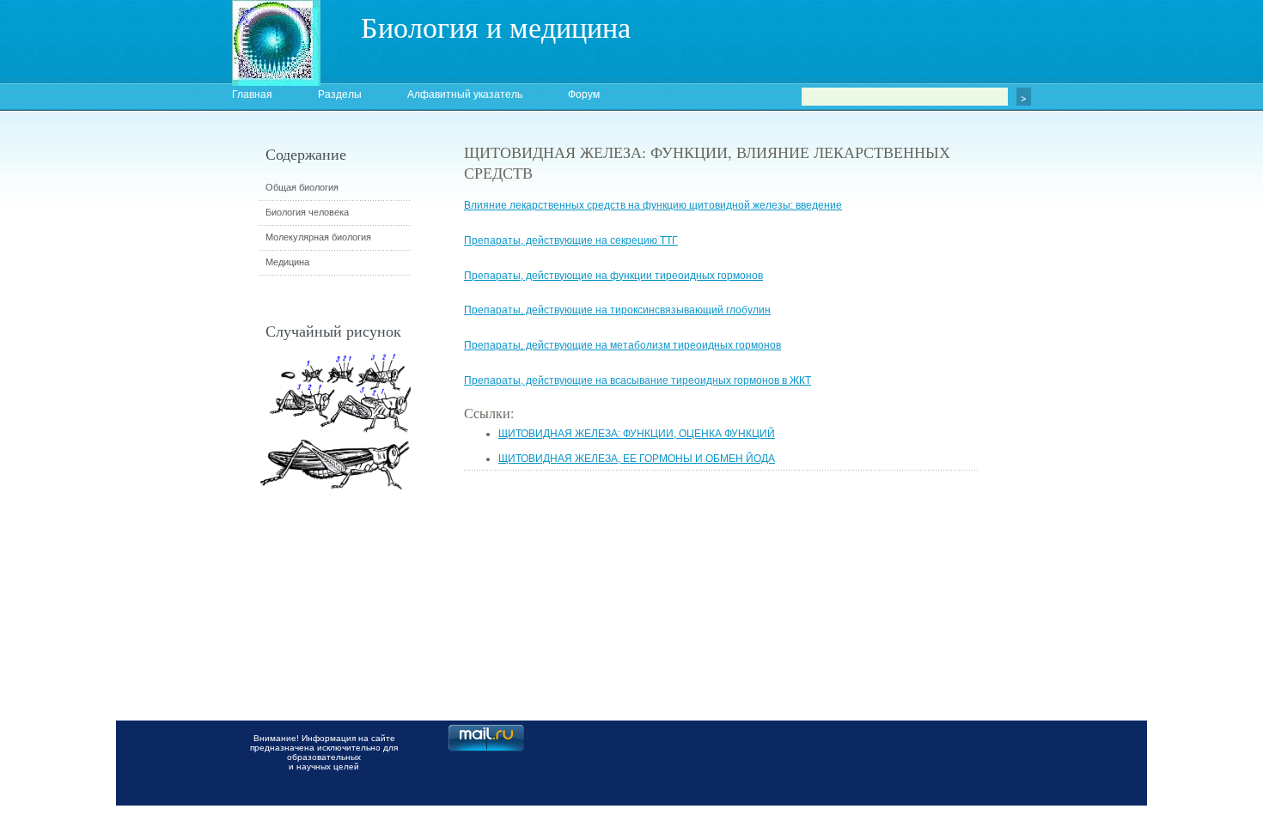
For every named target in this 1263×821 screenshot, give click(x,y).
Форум (584, 94)
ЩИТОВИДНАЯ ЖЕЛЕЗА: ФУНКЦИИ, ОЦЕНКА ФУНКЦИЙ (636, 434)
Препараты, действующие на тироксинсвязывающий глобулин (617, 310)
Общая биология (302, 187)
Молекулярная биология (318, 237)
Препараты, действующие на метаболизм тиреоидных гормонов (622, 345)
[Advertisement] (1074, 450)
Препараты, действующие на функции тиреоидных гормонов (613, 276)
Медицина (287, 262)
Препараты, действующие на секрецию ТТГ (571, 240)
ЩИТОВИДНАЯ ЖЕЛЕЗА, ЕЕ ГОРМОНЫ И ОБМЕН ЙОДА (636, 459)
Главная (252, 94)
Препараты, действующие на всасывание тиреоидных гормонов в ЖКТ (637, 380)
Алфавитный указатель (464, 94)
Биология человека (307, 212)
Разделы (340, 94)
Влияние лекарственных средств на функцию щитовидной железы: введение (653, 205)
